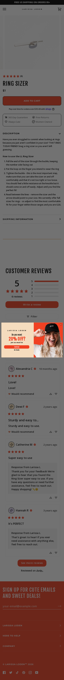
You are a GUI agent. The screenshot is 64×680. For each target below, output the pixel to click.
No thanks (16, 350)
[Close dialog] (60, 324)
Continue (16, 347)
